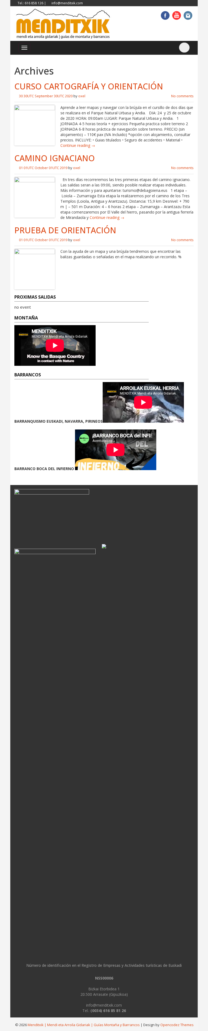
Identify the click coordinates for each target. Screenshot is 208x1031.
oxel (81, 95)
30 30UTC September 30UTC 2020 (46, 95)
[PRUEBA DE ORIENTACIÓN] (34, 268)
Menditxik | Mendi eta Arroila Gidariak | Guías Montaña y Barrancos (84, 1024)
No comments (182, 95)
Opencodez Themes (177, 1024)
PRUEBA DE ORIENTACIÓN (65, 230)
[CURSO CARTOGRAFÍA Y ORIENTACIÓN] (34, 124)
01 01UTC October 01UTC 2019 (43, 167)
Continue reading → (77, 145)
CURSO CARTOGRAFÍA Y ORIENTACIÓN (88, 86)
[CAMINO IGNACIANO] (34, 196)
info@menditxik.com (67, 3)
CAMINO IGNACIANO (54, 158)
